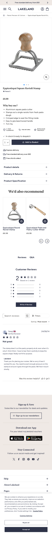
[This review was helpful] (42, 378)
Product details (11, 167)
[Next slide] (47, 241)
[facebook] (18, 459)
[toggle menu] (5, 9)
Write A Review (26, 305)
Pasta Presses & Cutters (16, 15)
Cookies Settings (26, 516)
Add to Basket (31, 142)
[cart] (47, 9)
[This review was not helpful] (47, 378)
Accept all (26, 529)
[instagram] (23, 459)
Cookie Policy (38, 511)
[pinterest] (28, 459)
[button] (8, 2)
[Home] (4, 15)
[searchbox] (14, 316)
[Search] (10, 9)
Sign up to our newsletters (27, 416)
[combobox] (40, 322)
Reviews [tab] (22, 257)
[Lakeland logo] (26, 9)
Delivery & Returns (13, 174)
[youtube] (33, 459)
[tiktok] (38, 459)
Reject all (26, 523)
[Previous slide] (41, 241)
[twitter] (13, 459)
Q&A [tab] (32, 257)
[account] (42, 9)
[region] (26, 513)
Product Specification (15, 181)
